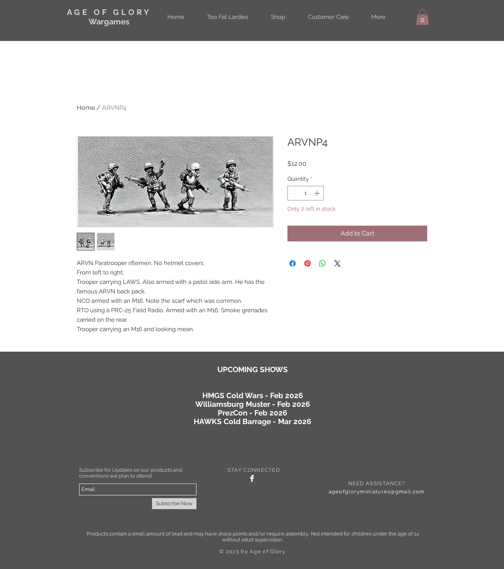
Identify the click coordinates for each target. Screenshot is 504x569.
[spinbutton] (305, 193)
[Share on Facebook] (292, 263)
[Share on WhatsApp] (322, 263)
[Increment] (317, 193)
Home (86, 107)
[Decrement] (293, 193)
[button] (422, 17)
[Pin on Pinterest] (307, 263)
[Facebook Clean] (252, 478)
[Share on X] (337, 263)
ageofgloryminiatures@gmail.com (377, 492)
